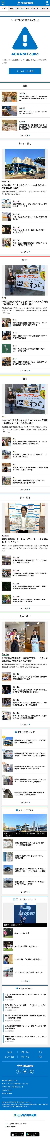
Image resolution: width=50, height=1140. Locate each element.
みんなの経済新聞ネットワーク (25, 1115)
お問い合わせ (7, 1090)
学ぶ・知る (45, 8)
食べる (12, 8)
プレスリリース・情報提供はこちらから (15, 1084)
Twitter (25, 1071)
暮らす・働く (35, 8)
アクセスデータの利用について (13, 1087)
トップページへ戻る (25, 71)
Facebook (18, 1071)
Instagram (31, 1071)
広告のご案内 (7, 1093)
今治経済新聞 (25, 3)
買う (27, 8)
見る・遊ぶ (20, 8)
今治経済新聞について (10, 1080)
